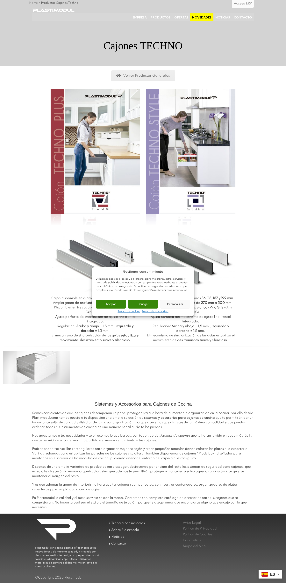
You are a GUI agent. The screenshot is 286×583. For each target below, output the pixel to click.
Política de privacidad (155, 311)
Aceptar (111, 304)
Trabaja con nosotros (128, 523)
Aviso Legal (192, 522)
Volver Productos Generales (146, 75)
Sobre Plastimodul (125, 530)
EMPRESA (139, 17)
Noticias (117, 536)
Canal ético (192, 540)
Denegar (143, 304)
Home (33, 2)
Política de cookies (129, 311)
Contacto (118, 543)
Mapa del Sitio (194, 546)
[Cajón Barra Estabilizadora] (36, 367)
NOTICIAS (222, 17)
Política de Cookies (197, 534)
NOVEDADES (201, 17)
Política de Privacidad (200, 528)
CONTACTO (243, 17)
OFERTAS (181, 17)
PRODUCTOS (160, 17)
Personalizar (175, 304)
